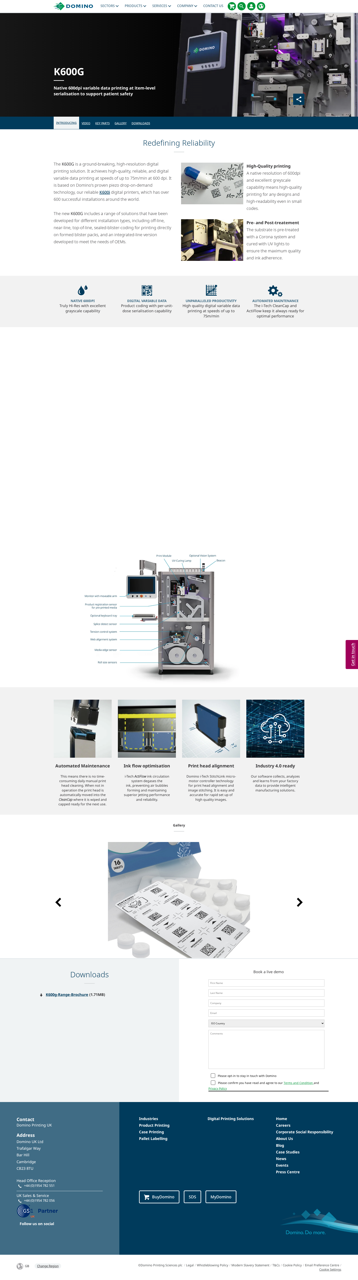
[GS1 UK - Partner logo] (37, 1210)
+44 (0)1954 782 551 (39, 1185)
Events (282, 1165)
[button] (58, 902)
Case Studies (288, 1151)
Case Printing (151, 1131)
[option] (179, 900)
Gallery (121, 123)
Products (134, 6)
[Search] (241, 6)
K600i (104, 192)
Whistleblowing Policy (212, 1265)
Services (160, 6)
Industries (148, 1118)
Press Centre (288, 1171)
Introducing (66, 123)
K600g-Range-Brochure (67, 994)
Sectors (108, 6)
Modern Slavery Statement (250, 1265)
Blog (280, 1145)
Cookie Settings (330, 1269)
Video (86, 123)
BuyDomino (163, 1197)
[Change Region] (261, 6)
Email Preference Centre (322, 1265)
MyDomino (220, 1197)
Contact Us (213, 6)
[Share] (298, 99)
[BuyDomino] (232, 6)
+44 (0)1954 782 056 (39, 1200)
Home (281, 1118)
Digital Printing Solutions (231, 1118)
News (281, 1158)
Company (185, 6)
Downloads (141, 123)
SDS (192, 1197)
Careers (283, 1125)
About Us (284, 1138)
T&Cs (276, 1265)
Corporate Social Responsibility (304, 1131)
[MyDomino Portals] (251, 6)
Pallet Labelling (153, 1138)
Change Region (48, 1266)
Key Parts (102, 123)
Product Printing (154, 1125)
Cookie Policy (292, 1265)
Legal (190, 1265)
